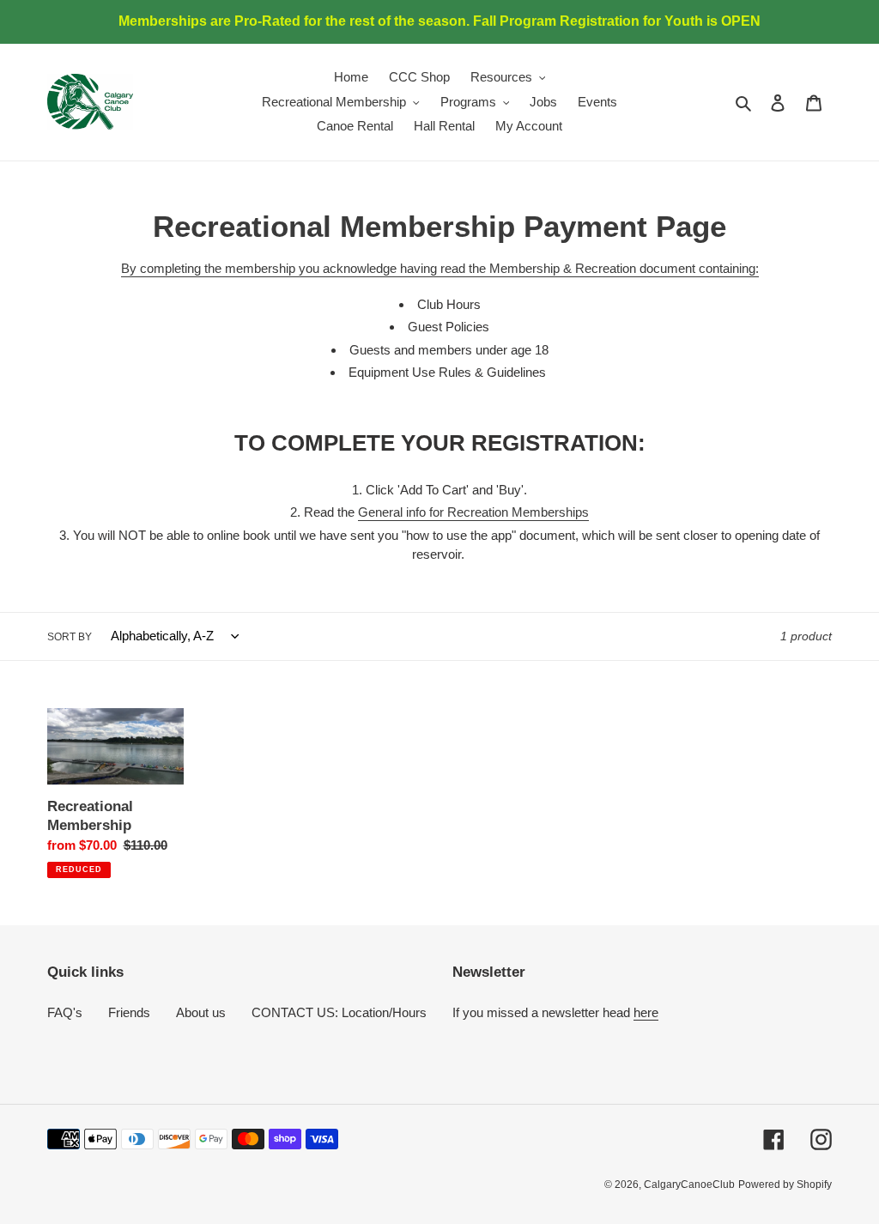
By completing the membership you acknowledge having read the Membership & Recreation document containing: (440, 268)
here (645, 1012)
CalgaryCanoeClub (689, 1185)
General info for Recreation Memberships (473, 512)
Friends (129, 1012)
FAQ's (64, 1012)
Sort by (69, 637)
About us (201, 1012)
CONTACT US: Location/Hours (339, 1012)
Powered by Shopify (785, 1185)
